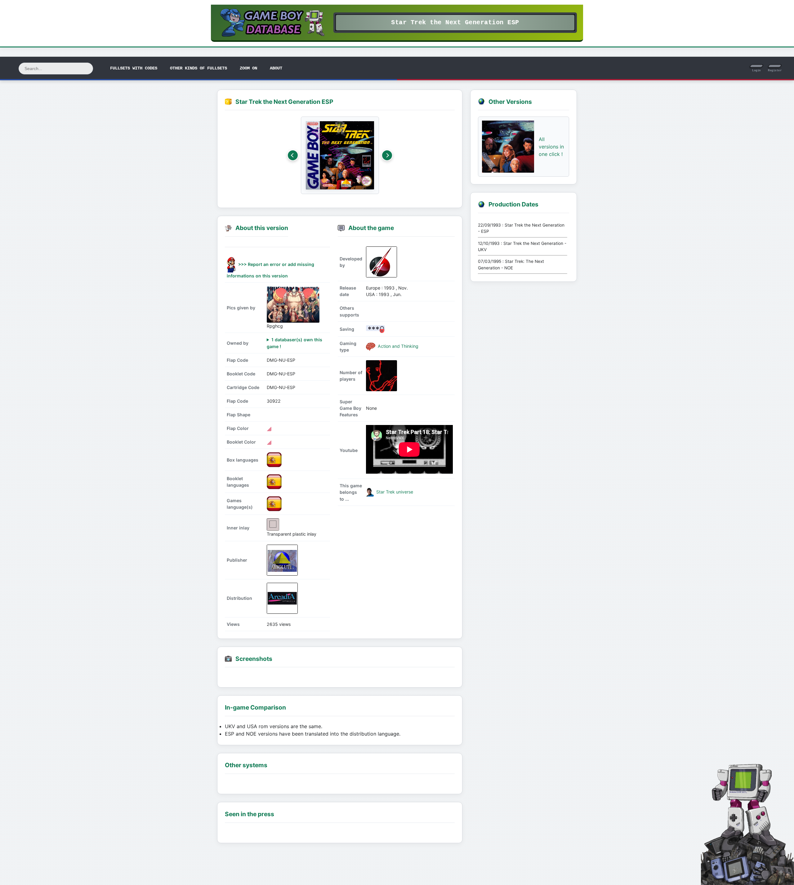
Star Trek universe (394, 491)
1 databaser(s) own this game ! (294, 343)
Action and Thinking (397, 346)
